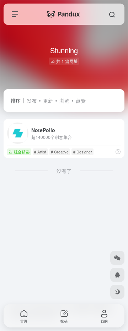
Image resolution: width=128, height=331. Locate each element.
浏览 (64, 100)
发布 (32, 100)
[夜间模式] (117, 292)
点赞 (81, 100)
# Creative (60, 151)
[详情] (118, 151)
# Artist (40, 151)
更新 (48, 100)
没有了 (64, 170)
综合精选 (22, 151)
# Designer (82, 151)
